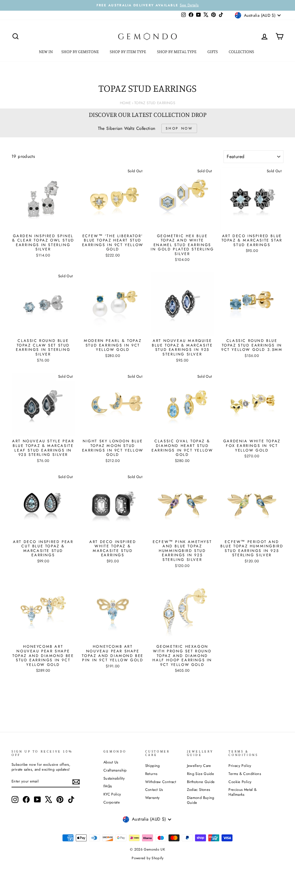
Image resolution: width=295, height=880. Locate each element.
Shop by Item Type (128, 51)
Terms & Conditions (244, 773)
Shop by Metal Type (177, 51)
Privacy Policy (239, 765)
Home (125, 103)
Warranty (152, 797)
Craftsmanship (115, 770)
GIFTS (213, 51)
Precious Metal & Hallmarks (242, 792)
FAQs (107, 786)
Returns (151, 773)
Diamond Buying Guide (200, 800)
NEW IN (46, 51)
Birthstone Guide (201, 781)
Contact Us (154, 789)
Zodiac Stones (198, 789)
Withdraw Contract (160, 781)
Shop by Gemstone (80, 51)
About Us (110, 762)
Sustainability (114, 778)
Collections (242, 51)
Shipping (152, 765)
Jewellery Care (199, 765)
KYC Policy (112, 794)
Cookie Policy (239, 781)
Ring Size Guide (200, 773)
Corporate (111, 802)
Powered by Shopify (147, 858)
